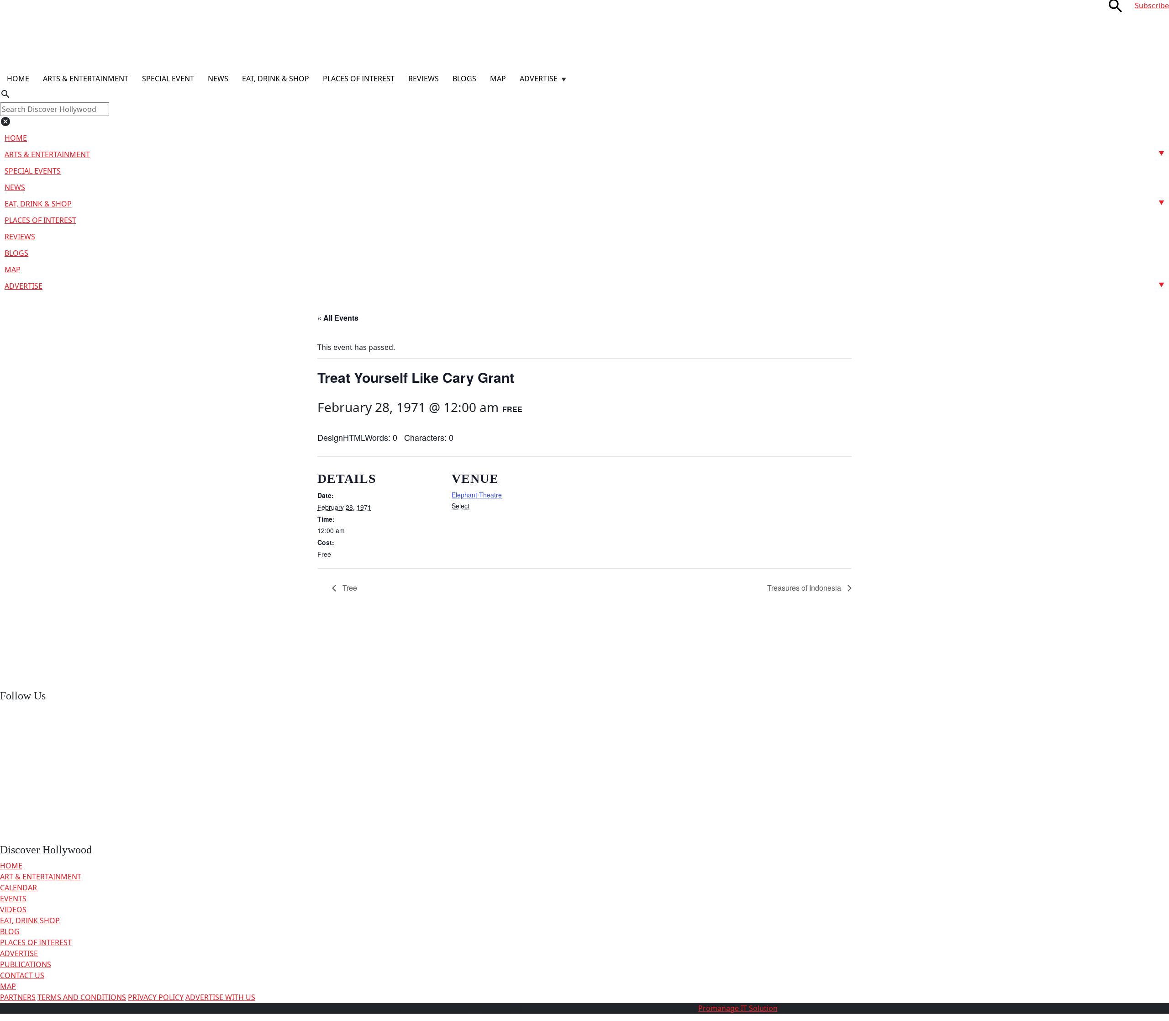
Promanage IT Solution (738, 1008)
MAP (8, 986)
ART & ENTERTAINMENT (40, 877)
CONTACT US (22, 975)
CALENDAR (18, 888)
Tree (349, 587)
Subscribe (1152, 5)
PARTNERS (18, 997)
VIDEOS (13, 910)
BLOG (10, 931)
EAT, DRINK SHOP (30, 920)
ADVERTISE (19, 953)
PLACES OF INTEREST (36, 942)
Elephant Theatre (477, 494)
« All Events (337, 317)
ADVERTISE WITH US (220, 997)
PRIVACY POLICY (156, 997)
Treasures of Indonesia (805, 587)
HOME (11, 866)
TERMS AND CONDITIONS (81, 997)
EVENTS (13, 899)
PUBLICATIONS (25, 964)
